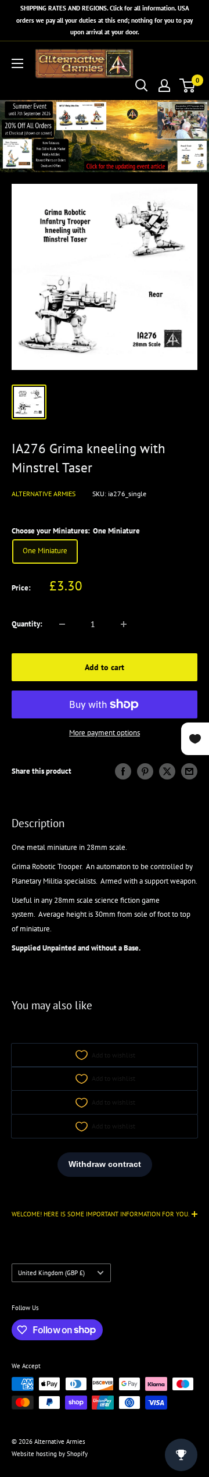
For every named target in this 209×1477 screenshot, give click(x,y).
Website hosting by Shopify (50, 1454)
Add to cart (104, 667)
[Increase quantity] (123, 624)
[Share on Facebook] (123, 771)
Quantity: (27, 624)
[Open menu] (17, 63)
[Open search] (141, 85)
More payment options (104, 733)
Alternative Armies (43, 493)
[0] (188, 85)
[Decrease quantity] (62, 624)
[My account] (164, 85)
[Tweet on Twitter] (167, 771)
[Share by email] (189, 771)
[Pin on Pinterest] (145, 771)
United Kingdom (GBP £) (51, 1273)
